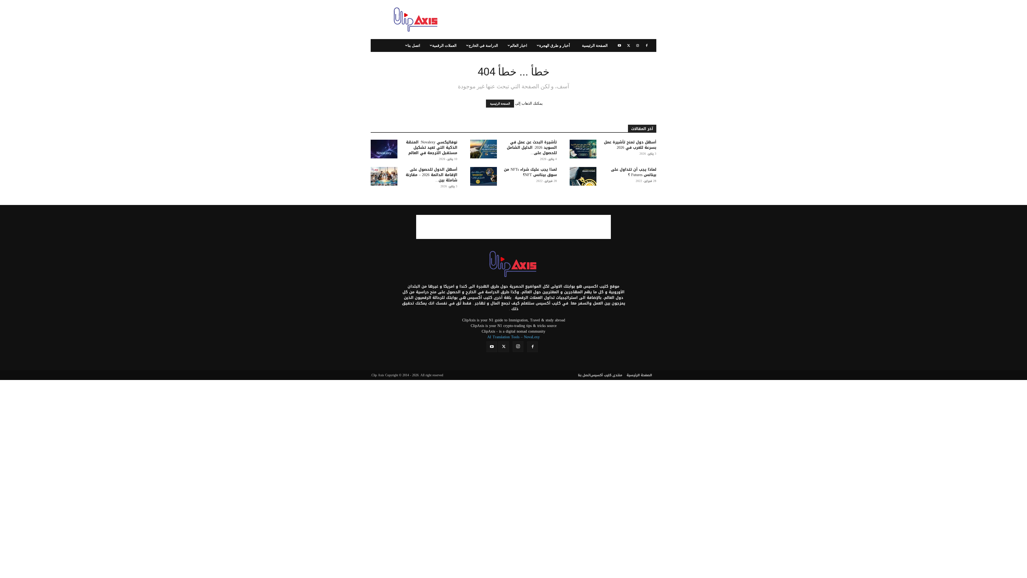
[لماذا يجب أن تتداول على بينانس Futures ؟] (583, 176)
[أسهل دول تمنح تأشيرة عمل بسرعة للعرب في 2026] (583, 149)
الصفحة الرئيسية (595, 45)
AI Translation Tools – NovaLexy (513, 337)
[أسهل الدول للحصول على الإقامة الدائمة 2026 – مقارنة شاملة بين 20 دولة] (384, 176)
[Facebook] (647, 45)
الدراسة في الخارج (483, 45)
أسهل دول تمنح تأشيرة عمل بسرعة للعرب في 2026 (630, 145)
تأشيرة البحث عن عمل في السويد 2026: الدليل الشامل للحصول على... (532, 148)
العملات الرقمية (444, 45)
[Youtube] (619, 45)
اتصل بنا (414, 45)
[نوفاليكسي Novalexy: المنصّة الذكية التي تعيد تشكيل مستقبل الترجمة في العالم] (384, 149)
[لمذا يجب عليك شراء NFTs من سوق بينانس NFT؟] (483, 176)
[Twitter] (628, 45)
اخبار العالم (518, 45)
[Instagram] (638, 45)
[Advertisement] (559, 19)
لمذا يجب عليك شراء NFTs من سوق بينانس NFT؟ (530, 172)
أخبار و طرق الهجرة (554, 45)
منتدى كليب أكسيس (606, 375)
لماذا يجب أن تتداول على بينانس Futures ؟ (633, 172)
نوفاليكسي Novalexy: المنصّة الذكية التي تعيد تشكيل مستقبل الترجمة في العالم (431, 148)
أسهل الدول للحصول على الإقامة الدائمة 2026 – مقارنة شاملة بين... (431, 175)
